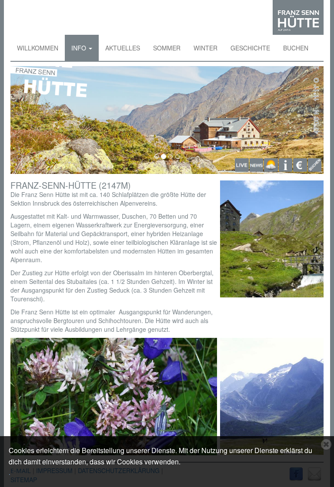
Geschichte (250, 47)
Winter (205, 47)
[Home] (298, 17)
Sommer (166, 47)
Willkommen (37, 47)
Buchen (295, 47)
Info (79, 47)
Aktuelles (122, 47)
